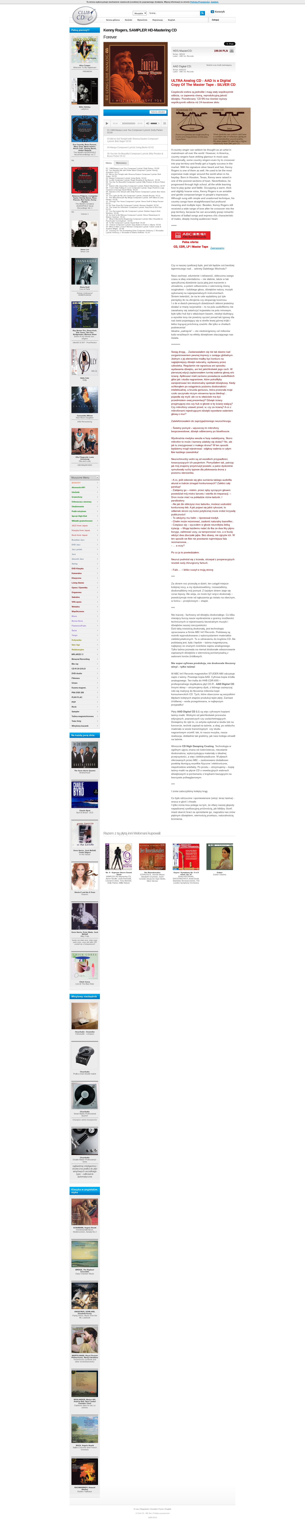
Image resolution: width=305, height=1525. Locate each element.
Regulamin (144, 1509)
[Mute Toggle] (148, 123)
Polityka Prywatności (200, 2)
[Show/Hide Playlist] (164, 123)
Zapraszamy (217, 248)
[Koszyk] (221, 11)
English (168, 1509)
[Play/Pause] (106, 123)
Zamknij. (215, 2)
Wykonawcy (121, 163)
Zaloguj (215, 20)
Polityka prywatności (161, 1513)
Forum (161, 1509)
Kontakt (154, 1509)
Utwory (109, 163)
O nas (136, 1509)
